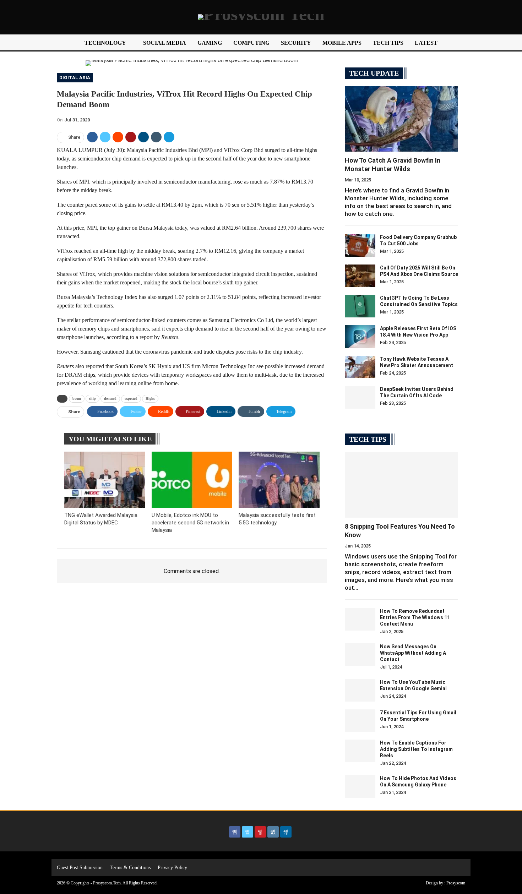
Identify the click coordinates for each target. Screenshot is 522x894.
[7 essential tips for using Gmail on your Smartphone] (360, 720)
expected (131, 398)
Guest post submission (80, 867)
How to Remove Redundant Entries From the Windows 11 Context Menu (415, 617)
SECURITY (296, 43)
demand (110, 398)
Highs (150, 398)
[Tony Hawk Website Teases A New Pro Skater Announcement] (360, 367)
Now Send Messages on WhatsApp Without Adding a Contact (413, 653)
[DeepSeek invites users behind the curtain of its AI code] (360, 397)
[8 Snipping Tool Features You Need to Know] (401, 485)
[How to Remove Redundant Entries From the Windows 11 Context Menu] (360, 619)
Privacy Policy (172, 867)
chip (92, 398)
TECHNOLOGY (105, 43)
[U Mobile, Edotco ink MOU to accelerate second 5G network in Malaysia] (192, 480)
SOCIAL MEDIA (164, 43)
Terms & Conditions (130, 867)
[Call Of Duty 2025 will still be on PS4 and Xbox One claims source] (360, 276)
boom (76, 398)
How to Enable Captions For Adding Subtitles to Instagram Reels (416, 749)
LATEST (426, 43)
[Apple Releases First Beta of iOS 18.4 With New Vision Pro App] (360, 336)
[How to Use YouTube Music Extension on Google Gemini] (360, 690)
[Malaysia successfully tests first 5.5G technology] (279, 480)
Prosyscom (455, 883)
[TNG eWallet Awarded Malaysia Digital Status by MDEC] (104, 480)
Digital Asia (74, 77)
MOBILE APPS (341, 43)
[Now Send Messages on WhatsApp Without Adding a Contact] (360, 654)
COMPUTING (251, 43)
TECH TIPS (388, 43)
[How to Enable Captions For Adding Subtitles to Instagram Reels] (360, 751)
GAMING (209, 43)
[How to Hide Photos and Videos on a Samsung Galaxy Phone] (360, 786)
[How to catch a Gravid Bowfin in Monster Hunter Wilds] (401, 119)
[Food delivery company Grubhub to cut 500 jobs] (360, 245)
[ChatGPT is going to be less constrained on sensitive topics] (360, 306)
